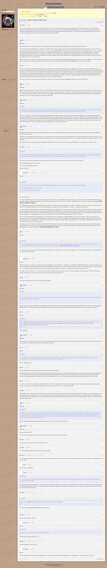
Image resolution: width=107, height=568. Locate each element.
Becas (24, 464)
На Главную (60, 7)
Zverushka (25, 549)
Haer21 (21, 65)
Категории (50, 7)
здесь (46, 16)
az (23, 40)
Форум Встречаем (53, 3)
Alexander (22, 147)
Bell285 (24, 100)
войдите (54, 13)
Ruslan (21, 367)
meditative (25, 173)
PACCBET (22, 25)
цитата (102, 25)
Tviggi (21, 277)
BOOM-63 (22, 455)
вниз (102, 20)
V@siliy (25, 472)
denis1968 (22, 492)
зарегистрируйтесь (41, 14)
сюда (40, 16)
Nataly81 (22, 390)
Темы (45, 7)
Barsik (21, 232)
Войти (103, 6)
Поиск (55, 7)
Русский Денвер (23, 20)
